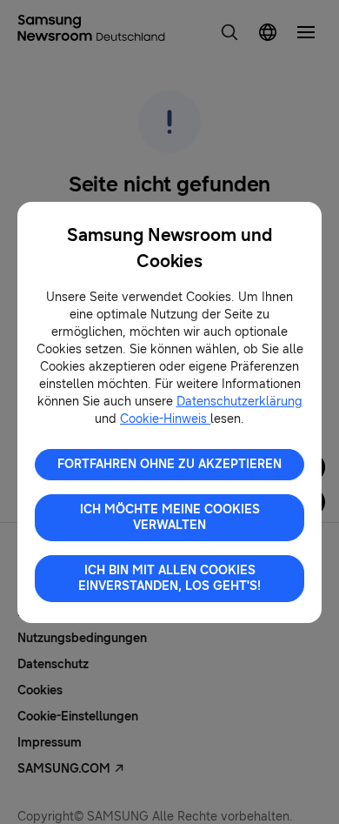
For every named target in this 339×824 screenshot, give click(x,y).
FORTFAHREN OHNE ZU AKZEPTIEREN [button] (169, 464)
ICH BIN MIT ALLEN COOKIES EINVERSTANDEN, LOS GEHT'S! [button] (169, 578)
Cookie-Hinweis (165, 419)
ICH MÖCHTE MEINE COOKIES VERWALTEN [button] (170, 517)
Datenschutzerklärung (239, 401)
